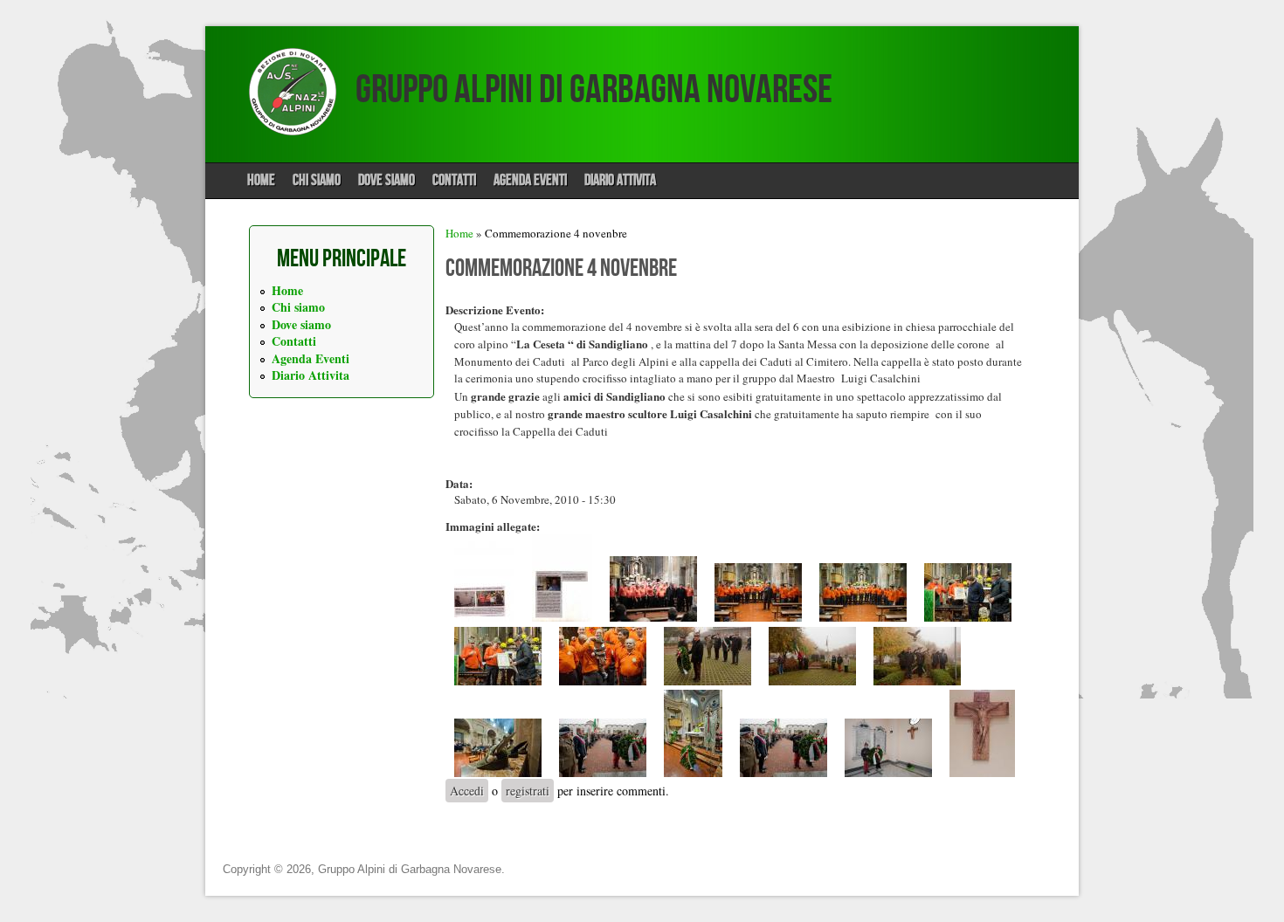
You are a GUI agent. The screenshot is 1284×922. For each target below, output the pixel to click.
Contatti (454, 180)
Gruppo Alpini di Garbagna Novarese (594, 90)
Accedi (467, 790)
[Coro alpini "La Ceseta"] (653, 617)
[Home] (292, 131)
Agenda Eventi (530, 180)
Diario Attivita (620, 180)
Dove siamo (386, 180)
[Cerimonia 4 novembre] (707, 681)
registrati (527, 790)
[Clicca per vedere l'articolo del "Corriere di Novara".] (484, 617)
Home (261, 180)
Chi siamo (317, 180)
